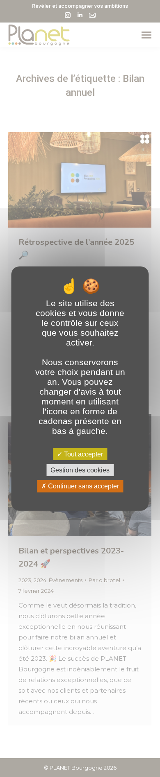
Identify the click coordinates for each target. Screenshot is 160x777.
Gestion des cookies (80, 470)
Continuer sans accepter (82, 486)
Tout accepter (82, 454)
